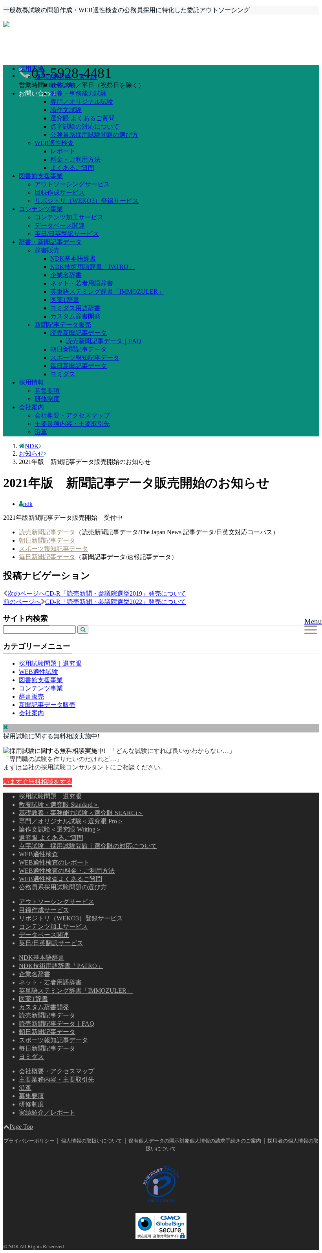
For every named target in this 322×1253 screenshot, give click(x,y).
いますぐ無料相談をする (37, 781)
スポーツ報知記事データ (84, 357)
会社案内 (31, 407)
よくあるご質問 (72, 167)
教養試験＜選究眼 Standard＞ (59, 804)
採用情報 (31, 382)
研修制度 (47, 399)
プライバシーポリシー (29, 1141)
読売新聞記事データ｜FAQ (103, 341)
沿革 (41, 432)
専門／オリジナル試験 (81, 101)
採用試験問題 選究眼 (66, 77)
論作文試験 (66, 110)
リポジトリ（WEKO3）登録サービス (87, 200)
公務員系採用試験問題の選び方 (94, 134)
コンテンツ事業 (41, 209)
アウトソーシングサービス (72, 184)
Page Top (21, 1126)
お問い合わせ (38, 93)
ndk (28, 503)
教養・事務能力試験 (78, 93)
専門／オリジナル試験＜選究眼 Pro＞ (71, 821)
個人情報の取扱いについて (91, 1141)
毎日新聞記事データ (78, 365)
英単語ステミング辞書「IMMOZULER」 (107, 291)
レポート (62, 151)
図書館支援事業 (41, 176)
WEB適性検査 (54, 143)
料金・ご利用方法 (75, 159)
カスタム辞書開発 (75, 316)
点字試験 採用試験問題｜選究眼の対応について (88, 846)
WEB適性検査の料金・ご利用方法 (67, 870)
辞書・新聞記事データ (50, 242)
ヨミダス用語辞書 (75, 308)
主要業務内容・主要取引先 (72, 423)
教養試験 (62, 85)
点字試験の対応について (84, 126)
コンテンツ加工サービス (69, 217)
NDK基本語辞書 (73, 258)
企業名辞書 (66, 275)
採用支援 (31, 68)
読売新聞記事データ (78, 332)
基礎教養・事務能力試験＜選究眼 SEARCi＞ (81, 813)
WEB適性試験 (38, 671)
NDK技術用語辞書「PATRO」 (92, 266)
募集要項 (47, 390)
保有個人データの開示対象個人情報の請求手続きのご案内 (194, 1141)
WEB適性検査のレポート (54, 862)
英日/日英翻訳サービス (67, 233)
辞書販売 (47, 250)
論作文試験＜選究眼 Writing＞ (60, 829)
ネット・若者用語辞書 (81, 283)
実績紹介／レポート (47, 1112)
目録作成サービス (60, 192)
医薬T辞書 (64, 299)
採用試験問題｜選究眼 (50, 663)
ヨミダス (62, 374)
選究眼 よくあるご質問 (82, 118)
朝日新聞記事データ (78, 349)
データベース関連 (60, 225)
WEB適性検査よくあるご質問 (60, 879)
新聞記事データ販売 (63, 324)
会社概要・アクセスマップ (72, 415)
